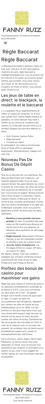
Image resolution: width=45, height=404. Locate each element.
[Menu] (5, 43)
